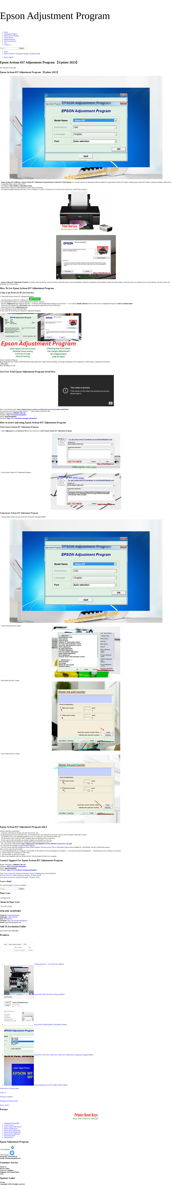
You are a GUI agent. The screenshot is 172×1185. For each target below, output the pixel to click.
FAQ (1, 1174)
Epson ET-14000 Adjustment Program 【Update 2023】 (21, 875)
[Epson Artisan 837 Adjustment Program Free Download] (35, 300)
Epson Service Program (11, 36)
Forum (2, 1182)
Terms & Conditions (6, 1097)
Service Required (50, 873)
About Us (3, 1092)
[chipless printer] (86, 1120)
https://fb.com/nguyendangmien (17, 920)
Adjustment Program (10, 34)
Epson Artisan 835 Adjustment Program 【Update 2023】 (20, 877)
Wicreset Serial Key (10, 41)
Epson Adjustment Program (55, 15)
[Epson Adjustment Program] (40, 358)
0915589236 (8, 919)
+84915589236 (12, 917)
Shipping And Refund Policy (9, 1101)
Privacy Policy (4, 1105)
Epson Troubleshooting (37, 873)
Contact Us (7, 45)
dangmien (5, 68)
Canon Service (8, 37)
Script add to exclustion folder (9, 1088)
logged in (11, 885)
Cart (5, 43)
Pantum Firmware (9, 39)
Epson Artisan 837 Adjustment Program (16, 873)
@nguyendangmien (13, 915)
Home (6, 32)
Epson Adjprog (9, 57)
